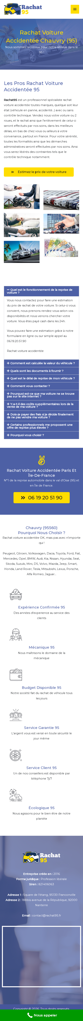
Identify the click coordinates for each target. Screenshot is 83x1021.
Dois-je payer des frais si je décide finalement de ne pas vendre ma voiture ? (40, 416)
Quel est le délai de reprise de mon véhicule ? (42, 378)
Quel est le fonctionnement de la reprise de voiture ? (39, 291)
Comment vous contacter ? (30, 386)
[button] (41, 291)
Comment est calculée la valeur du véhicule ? (42, 363)
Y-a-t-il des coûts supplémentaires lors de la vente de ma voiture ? (40, 405)
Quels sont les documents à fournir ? (37, 371)
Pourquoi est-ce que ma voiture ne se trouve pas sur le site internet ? (41, 395)
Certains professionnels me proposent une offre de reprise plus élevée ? (40, 426)
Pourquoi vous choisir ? (27, 435)
